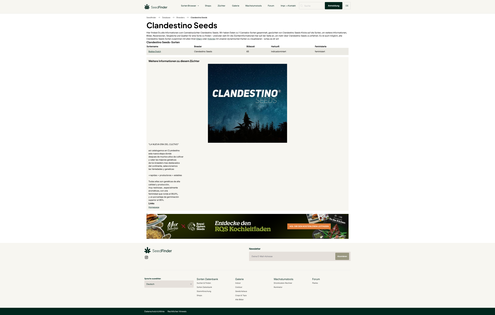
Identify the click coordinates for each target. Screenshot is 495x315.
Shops (208, 5)
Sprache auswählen (152, 278)
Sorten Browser (188, 5)
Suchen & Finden (204, 283)
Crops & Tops (241, 295)
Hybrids (211, 39)
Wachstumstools (253, 5)
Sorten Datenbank (204, 287)
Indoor (238, 283)
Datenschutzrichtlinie (154, 311)
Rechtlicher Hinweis (177, 311)
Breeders (180, 17)
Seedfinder (151, 17)
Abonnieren (342, 256)
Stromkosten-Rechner (283, 283)
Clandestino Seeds (199, 17)
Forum (271, 5)
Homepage (153, 207)
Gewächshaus (241, 291)
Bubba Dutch (154, 51)
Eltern (199, 39)
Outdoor (238, 287)
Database (166, 17)
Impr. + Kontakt (288, 5)
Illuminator (278, 287)
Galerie (235, 5)
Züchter (221, 5)
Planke (315, 283)
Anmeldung (333, 5)
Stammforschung (204, 291)
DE (347, 5)
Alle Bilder (239, 299)
